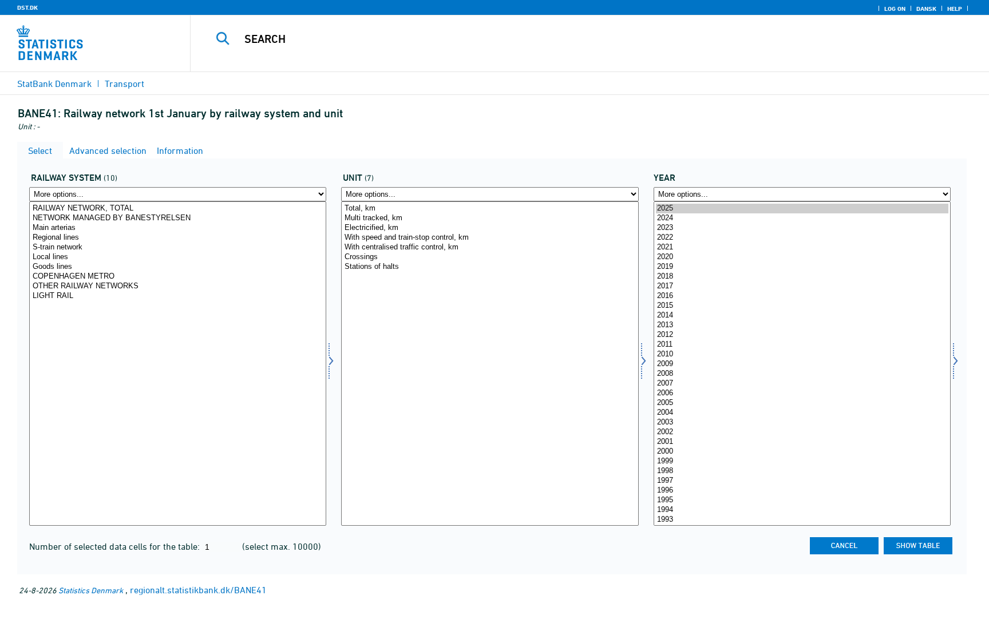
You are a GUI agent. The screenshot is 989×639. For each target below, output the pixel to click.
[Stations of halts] (489, 267)
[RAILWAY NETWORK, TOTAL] (177, 208)
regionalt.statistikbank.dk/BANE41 (198, 590)
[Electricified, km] (489, 228)
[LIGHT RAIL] (177, 296)
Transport (124, 83)
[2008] (802, 374)
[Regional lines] (177, 238)
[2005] (802, 403)
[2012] (802, 335)
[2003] (802, 422)
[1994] (802, 510)
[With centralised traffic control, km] (489, 247)
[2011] (802, 345)
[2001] (802, 442)
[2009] (802, 364)
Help (954, 9)
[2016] (802, 296)
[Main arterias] (177, 228)
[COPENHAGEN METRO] (177, 276)
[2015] (802, 306)
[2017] (802, 286)
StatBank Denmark (54, 83)
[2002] (802, 432)
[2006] (802, 393)
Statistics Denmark (90, 590)
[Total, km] (489, 208)
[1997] (802, 481)
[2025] (802, 208)
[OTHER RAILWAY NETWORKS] (177, 286)
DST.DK (27, 7)
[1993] (802, 520)
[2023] (802, 228)
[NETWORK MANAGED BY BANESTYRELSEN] (177, 218)
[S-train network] (177, 247)
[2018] (802, 276)
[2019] (802, 267)
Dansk (926, 9)
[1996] (802, 490)
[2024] (802, 218)
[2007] (802, 383)
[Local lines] (177, 257)
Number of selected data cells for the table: (115, 546)
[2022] (802, 238)
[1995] (802, 500)
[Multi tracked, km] (489, 218)
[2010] (802, 354)
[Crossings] (489, 257)
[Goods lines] (177, 267)
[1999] (802, 461)
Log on (894, 9)
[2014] (802, 315)
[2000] (802, 452)
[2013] (802, 325)
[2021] (802, 247)
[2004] (802, 413)
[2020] (802, 257)
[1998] (802, 471)
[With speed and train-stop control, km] (489, 238)
